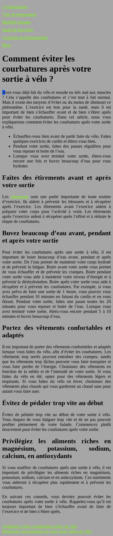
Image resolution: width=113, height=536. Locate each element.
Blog (6, 45)
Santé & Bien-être (17, 29)
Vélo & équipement (19, 14)
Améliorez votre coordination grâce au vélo (39, 526)
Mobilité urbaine (16, 22)
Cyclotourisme (14, 6)
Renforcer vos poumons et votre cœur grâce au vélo (47, 531)
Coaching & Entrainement (24, 37)
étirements (20, 196)
